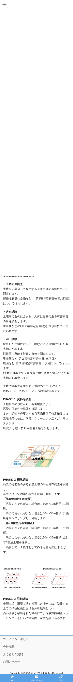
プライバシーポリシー (17, 639)
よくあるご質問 (13, 654)
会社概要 (8, 646)
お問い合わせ (11, 661)
